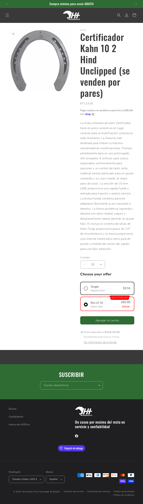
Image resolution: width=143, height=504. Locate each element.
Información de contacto (98, 491)
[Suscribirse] (99, 385)
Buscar (13, 408)
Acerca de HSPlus (19, 424)
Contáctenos (16, 416)
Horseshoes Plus (30, 491)
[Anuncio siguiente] (136, 4)
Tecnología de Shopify (49, 491)
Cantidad (85, 257)
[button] (7, 15)
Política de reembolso (124, 495)
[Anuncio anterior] (7, 4)
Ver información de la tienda (100, 342)
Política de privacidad (124, 491)
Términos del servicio (73, 491)
